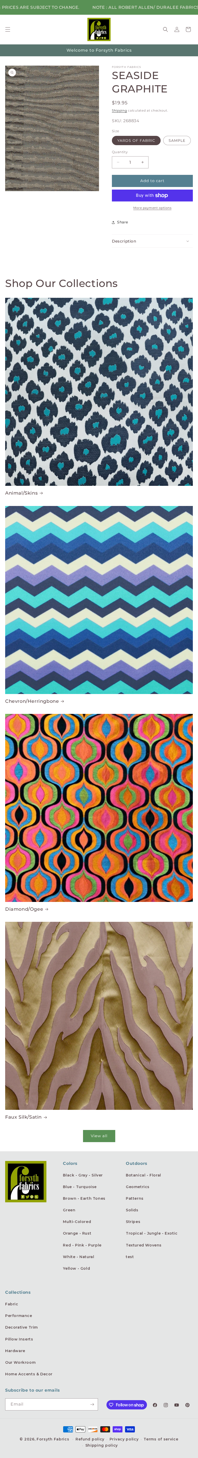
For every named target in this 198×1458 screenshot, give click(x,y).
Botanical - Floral (143, 1175)
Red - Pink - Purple (82, 1245)
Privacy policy (124, 1439)
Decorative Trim (21, 1327)
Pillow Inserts (19, 1339)
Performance (18, 1315)
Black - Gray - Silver (83, 1175)
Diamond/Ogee (24, 909)
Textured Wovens (144, 1245)
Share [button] (122, 222)
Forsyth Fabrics (53, 1439)
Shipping (119, 110)
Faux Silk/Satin (23, 1117)
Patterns (135, 1198)
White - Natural (78, 1256)
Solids (132, 1210)
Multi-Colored (77, 1221)
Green (69, 1210)
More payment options (152, 208)
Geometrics (138, 1186)
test (130, 1256)
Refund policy (90, 1439)
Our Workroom (20, 1362)
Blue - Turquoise (80, 1186)
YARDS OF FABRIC (136, 140)
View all (99, 1135)
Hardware (15, 1350)
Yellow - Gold (76, 1268)
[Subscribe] (92, 1404)
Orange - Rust (77, 1233)
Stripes (133, 1221)
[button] (7, 29)
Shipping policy (101, 1445)
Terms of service (161, 1439)
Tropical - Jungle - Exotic (152, 1233)
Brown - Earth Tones (84, 1198)
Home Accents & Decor (29, 1374)
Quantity (120, 152)
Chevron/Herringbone (32, 701)
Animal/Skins (21, 493)
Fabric (11, 1304)
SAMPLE (177, 140)
